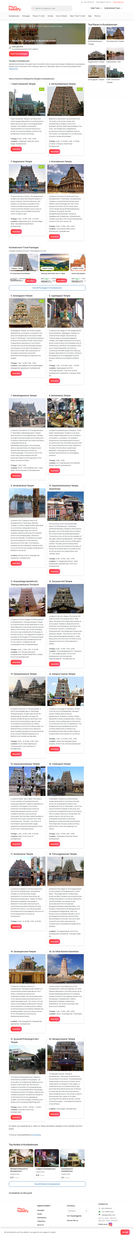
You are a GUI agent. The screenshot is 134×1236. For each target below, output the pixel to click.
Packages (26, 16)
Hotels (50, 16)
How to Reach (61, 16)
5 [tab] (68, 115)
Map (90, 16)
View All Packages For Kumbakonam (47, 288)
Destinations (41, 1217)
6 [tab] (69, 115)
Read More (16, 149)
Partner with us (72, 1220)
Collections (22, 26)
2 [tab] (28, 115)
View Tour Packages (19, 54)
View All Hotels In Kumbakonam (47, 1184)
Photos (97, 16)
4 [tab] (67, 115)
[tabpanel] (27, 101)
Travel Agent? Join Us (103, 2)
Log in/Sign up (118, 2)
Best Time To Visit (77, 16)
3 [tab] (65, 115)
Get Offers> (30, 281)
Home (15, 26)
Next (43, 98)
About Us (40, 1225)
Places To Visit (39, 16)
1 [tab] (27, 115)
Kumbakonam (14, 16)
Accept (125, 1232)
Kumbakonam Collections (35, 26)
